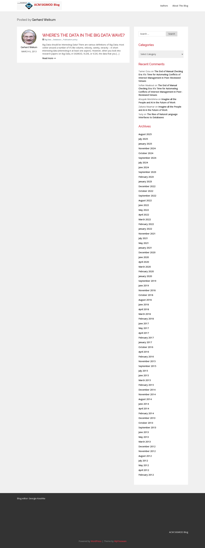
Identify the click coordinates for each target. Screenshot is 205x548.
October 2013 (146, 422)
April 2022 (144, 214)
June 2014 (144, 403)
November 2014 (147, 394)
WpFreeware (120, 541)
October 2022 (146, 190)
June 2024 (144, 167)
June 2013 (144, 432)
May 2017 (144, 328)
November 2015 (147, 361)
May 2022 (144, 209)
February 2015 (146, 384)
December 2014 (147, 389)
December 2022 (147, 186)
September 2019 (147, 280)
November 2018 (147, 290)
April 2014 (144, 408)
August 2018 (145, 299)
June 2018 (144, 304)
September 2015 (147, 365)
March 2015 (145, 380)
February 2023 (146, 176)
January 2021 (145, 247)
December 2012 (147, 446)
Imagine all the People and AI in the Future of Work (157, 101)
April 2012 (144, 470)
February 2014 (146, 413)
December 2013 (147, 417)
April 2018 (144, 309)
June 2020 (144, 257)
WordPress (96, 541)
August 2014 (145, 399)
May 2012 (144, 465)
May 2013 (144, 436)
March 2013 (145, 441)
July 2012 (143, 460)
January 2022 (145, 228)
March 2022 (145, 219)
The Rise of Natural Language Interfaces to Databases (158, 116)
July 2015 (143, 370)
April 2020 (144, 261)
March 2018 (145, 313)
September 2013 (147, 427)
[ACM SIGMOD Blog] (39, 4)
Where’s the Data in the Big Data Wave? (83, 35)
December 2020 (147, 252)
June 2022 (144, 205)
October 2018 (146, 294)
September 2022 (147, 195)
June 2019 (144, 285)
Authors (164, 5)
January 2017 (145, 342)
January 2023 (145, 181)
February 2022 (146, 224)
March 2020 (145, 266)
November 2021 (147, 233)
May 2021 (144, 242)
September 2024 (147, 157)
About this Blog (180, 5)
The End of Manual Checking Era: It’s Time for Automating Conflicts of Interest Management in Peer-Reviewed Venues (161, 76)
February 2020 (146, 271)
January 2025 (145, 143)
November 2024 (147, 148)
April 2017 (144, 332)
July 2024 (143, 162)
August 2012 (145, 455)
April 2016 (144, 351)
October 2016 (146, 347)
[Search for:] (152, 34)
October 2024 (146, 153)
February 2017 (146, 337)
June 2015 (144, 375)
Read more (48, 58)
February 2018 (146, 318)
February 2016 (146, 356)
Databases (57, 39)
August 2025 (145, 134)
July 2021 (143, 238)
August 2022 (145, 200)
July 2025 (143, 138)
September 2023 (147, 171)
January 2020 (145, 276)
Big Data (48, 39)
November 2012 (147, 451)
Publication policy (70, 39)
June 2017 (144, 323)
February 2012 (146, 474)
